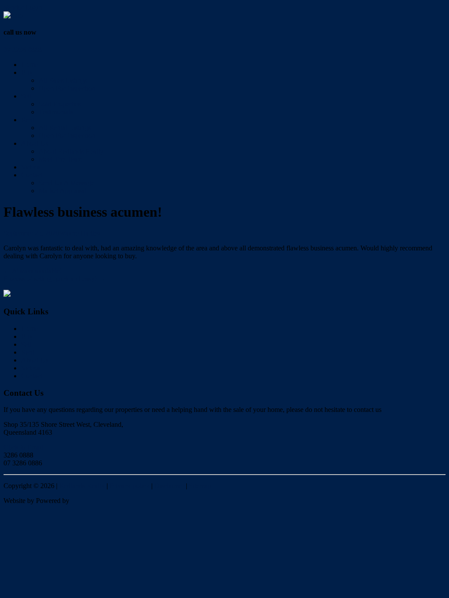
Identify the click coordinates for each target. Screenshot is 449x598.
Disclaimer (169, 485)
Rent (27, 119)
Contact (32, 175)
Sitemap (200, 485)
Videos (30, 167)
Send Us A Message (66, 182)
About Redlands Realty (71, 151)
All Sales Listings (63, 80)
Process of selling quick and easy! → (55, 278)
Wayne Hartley (80, 233)
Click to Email (23, 447)
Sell (26, 96)
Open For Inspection (67, 88)
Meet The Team (60, 159)
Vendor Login (23, 7)
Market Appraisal (62, 190)
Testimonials (56, 112)
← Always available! (33, 270)
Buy (27, 72)
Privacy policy (130, 485)
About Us (34, 143)
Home (29, 64)
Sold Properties (60, 104)
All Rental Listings (65, 127)
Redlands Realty (82, 485)
